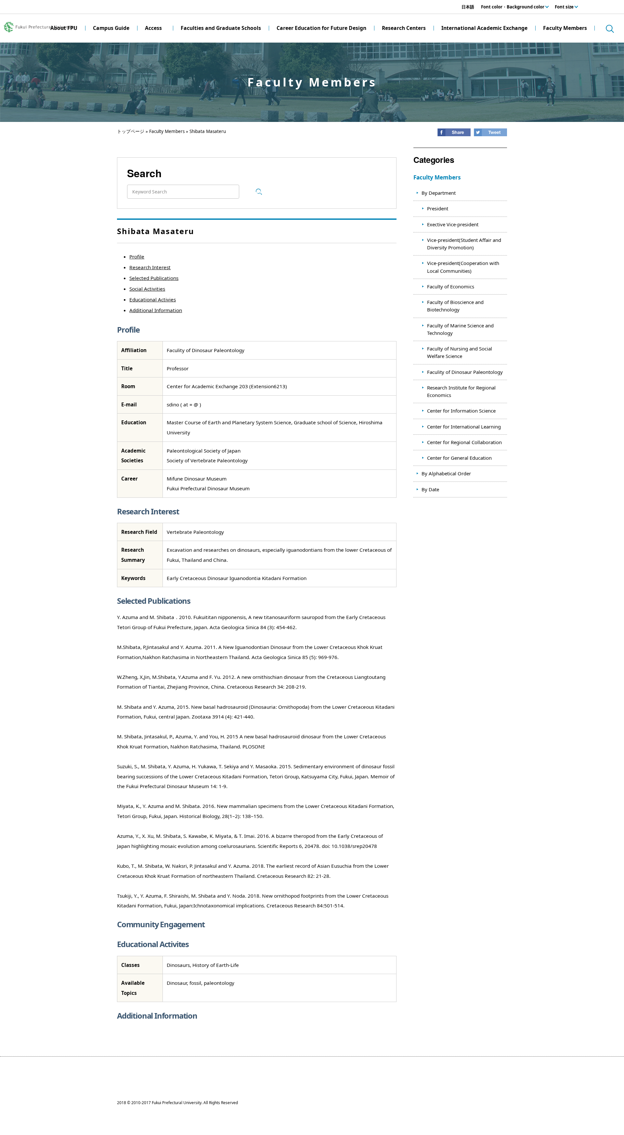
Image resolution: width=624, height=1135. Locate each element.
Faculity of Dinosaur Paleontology (465, 372)
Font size (564, 7)
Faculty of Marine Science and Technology (460, 329)
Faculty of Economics (450, 286)
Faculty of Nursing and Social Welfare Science (459, 352)
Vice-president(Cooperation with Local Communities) (463, 267)
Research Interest (150, 267)
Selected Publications (153, 278)
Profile (136, 256)
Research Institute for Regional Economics (461, 391)
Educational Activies (152, 299)
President (437, 208)
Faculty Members (167, 131)
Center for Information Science (461, 410)
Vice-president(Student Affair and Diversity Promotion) (464, 244)
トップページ (130, 131)
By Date (430, 489)
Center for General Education (459, 458)
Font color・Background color (512, 7)
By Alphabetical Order (446, 473)
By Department (439, 193)
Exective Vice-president (452, 224)
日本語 (468, 7)
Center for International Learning (464, 426)
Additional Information (155, 310)
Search (259, 191)
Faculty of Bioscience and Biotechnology (455, 306)
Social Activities (147, 288)
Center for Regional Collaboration (464, 442)
